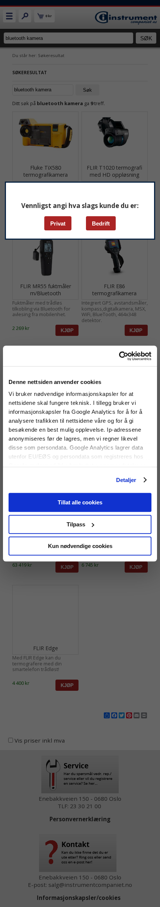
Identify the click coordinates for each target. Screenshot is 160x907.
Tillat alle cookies (80, 502)
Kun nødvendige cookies (80, 546)
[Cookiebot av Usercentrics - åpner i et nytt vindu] (118, 356)
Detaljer (126, 480)
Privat (57, 223)
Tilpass (76, 524)
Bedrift (101, 223)
